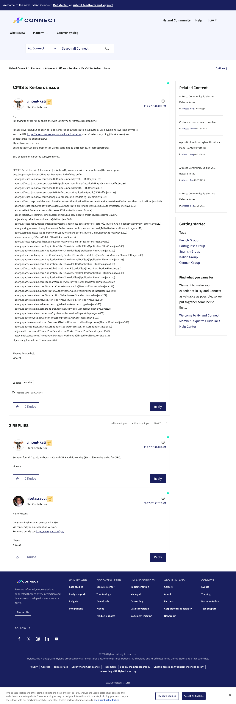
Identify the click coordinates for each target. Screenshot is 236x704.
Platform (36, 68)
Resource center (105, 587)
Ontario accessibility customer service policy (179, 667)
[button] (17, 407)
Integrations (76, 609)
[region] (118, 695)
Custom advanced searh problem (197, 122)
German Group (189, 262)
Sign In (213, 20)
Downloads (102, 601)
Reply (158, 406)
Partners (169, 601)
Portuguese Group (192, 246)
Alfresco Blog (188, 108)
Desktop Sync (22, 392)
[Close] (230, 695)
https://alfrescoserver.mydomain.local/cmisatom (54, 134)
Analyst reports (77, 594)
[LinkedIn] (47, 638)
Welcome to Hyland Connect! (199, 315)
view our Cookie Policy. (106, 700)
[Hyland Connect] (34, 20)
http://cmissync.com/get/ (50, 531)
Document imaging (141, 616)
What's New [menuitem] (17, 33)
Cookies (45, 667)
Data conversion (140, 609)
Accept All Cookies (193, 695)
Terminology (103, 594)
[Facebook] (19, 638)
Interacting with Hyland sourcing (118, 671)
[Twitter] (28, 638)
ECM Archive (37, 392)
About (167, 594)
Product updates (105, 616)
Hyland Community (177, 20)
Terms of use (61, 667)
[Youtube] (56, 638)
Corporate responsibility (178, 609)
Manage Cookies (167, 695)
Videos (100, 609)
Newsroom (170, 616)
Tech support (208, 609)
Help (198, 20)
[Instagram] (38, 638)
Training (206, 594)
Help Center (187, 326)
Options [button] (220, 68)
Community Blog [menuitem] (67, 33)
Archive (28, 382)
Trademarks (109, 667)
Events (205, 587)
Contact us (23, 612)
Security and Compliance (85, 667)
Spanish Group (189, 251)
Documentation (210, 601)
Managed (136, 594)
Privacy (33, 667)
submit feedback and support (93, 5)
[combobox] (86, 48)
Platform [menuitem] (38, 33)
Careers (168, 587)
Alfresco (50, 68)
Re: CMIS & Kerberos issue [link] (95, 68)
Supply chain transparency (135, 667)
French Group (189, 240)
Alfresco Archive (68, 68)
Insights (73, 601)
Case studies (76, 587)
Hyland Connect (18, 68)
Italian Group (188, 257)
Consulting (137, 601)
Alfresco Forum (189, 128)
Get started (60, 5)
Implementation (140, 587)
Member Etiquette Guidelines (199, 321)
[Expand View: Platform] (47, 32)
